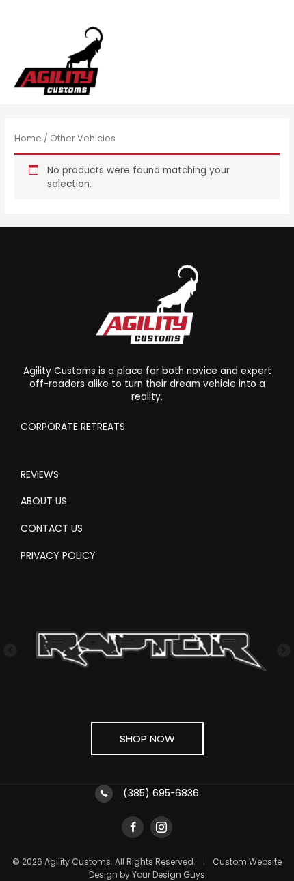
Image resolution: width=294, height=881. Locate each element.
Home (28, 138)
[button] (20, 650)
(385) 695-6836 (161, 793)
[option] (147, 650)
